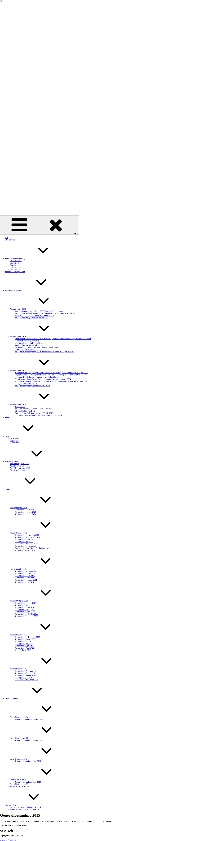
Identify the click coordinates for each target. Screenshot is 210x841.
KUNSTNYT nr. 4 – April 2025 (27, 544)
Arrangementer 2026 (18, 309)
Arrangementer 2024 (18, 370)
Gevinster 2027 (16, 261)
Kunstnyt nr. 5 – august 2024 (26, 580)
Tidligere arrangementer (14, 290)
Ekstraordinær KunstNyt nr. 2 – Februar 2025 (32, 548)
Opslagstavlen (10, 805)
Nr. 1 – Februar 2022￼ (24, 650)
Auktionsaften (20, 407)
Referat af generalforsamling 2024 (28, 761)
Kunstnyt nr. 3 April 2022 (24, 646)
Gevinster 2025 (16, 265)
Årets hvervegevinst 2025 (19, 466)
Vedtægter (14, 441)
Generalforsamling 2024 (19, 759)
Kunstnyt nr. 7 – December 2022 (27, 637)
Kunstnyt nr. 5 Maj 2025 (24, 542)
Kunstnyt (8, 489)
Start (6, 238)
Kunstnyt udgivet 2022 (18, 635)
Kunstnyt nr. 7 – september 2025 (27, 537)
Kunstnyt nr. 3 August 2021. (25, 675)
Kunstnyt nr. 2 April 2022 (24, 648)
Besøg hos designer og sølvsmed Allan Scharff (32, 386)
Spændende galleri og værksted (27, 341)
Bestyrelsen (14, 438)
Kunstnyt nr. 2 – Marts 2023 (25, 607)
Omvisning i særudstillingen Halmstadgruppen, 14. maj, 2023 (38, 415)
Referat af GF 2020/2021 (19, 786)
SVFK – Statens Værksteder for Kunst (29, 350)
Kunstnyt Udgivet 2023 (19, 601)
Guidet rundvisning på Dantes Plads (28, 343)
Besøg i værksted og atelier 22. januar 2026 (31, 318)
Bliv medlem (10, 240)
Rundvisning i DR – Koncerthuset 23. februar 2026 (34, 316)
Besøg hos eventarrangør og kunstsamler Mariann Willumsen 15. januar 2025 (44, 352)
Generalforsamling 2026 (19, 717)
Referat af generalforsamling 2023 (28, 782)
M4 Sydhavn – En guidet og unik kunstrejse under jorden (37, 347)
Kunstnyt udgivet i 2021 (19, 669)
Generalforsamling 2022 (19, 784)
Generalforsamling (12, 698)
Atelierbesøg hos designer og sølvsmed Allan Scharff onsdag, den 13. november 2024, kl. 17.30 (51, 373)
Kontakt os (9, 417)
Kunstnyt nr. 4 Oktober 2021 (26, 673)
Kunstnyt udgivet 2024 (18, 569)
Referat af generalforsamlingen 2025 (29, 740)
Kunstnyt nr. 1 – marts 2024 (25, 571)
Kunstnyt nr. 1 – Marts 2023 (25, 603)
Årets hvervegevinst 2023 (19, 470)
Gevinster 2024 (16, 267)
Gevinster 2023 (16, 269)
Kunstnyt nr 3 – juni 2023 (24, 605)
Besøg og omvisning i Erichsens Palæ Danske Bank (34, 409)
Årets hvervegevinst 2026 (19, 464)
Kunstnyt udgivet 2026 (18, 508)
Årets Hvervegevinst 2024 (20, 468)
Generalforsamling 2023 (19, 780)
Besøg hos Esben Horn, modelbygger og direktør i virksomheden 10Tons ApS (45, 313)
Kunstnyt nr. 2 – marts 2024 (25, 573)
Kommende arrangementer (15, 272)
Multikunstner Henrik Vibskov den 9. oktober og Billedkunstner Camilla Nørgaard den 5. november (53, 339)
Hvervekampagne (11, 461)
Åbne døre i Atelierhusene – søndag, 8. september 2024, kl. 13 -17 (40, 377)
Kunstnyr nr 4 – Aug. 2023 (25, 610)
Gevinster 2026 (16, 263)
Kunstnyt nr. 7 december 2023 (26, 616)
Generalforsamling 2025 (19, 738)
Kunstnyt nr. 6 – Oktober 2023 (26, 614)
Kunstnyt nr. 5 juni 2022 (24, 641)
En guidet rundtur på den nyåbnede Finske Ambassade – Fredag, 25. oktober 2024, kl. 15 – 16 (51, 375)
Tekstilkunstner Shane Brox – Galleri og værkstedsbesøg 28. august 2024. (43, 379)
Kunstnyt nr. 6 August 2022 (25, 639)
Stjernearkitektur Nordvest (25, 411)
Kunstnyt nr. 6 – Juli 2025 (25, 539)
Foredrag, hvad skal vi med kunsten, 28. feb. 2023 (34, 413)
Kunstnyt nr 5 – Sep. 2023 (25, 612)
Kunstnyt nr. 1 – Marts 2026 (25, 514)
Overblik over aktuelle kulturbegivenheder (26, 807)
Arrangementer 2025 (18, 336)
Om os (7, 436)
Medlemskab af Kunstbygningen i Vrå (24, 809)
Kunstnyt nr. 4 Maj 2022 (24, 644)
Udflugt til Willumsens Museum (27, 384)
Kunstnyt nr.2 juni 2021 (24, 678)
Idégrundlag (14, 443)
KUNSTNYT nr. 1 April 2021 (26, 680)
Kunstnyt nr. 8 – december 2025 (27, 535)
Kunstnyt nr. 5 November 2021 (27, 671)
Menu (76, 233)
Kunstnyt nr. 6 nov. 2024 (24, 582)
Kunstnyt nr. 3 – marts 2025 (25, 546)
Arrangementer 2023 (18, 404)
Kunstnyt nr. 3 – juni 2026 (25, 510)
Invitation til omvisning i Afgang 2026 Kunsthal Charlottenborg (39, 311)
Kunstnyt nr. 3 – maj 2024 (25, 576)
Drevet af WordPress (8, 840)
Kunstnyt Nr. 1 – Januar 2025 (26, 550)
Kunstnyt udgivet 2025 (18, 533)
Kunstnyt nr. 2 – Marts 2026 (25, 512)
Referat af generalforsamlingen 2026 (29, 719)
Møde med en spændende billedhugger (29, 345)
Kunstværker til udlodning (15, 258)
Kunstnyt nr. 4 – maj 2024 (25, 578)
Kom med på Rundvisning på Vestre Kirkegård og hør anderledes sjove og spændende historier (51, 381)
